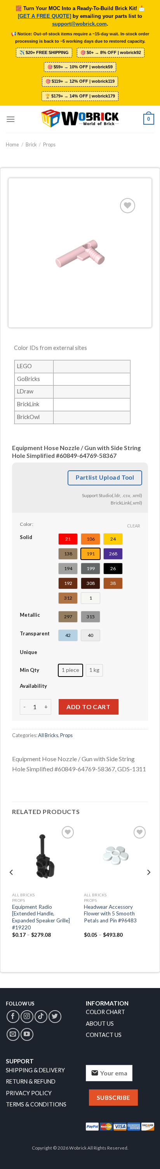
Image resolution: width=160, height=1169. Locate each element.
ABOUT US (100, 1023)
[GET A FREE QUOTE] (44, 16)
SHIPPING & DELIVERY (35, 1070)
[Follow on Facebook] (13, 1016)
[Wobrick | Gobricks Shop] (80, 119)
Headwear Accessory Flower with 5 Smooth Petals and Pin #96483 (110, 914)
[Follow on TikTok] (41, 1016)
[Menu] (10, 119)
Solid (26, 537)
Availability (33, 686)
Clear (133, 525)
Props (49, 144)
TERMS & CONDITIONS (36, 1104)
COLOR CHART (105, 1012)
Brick (31, 144)
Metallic (30, 615)
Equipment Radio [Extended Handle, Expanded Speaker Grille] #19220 (41, 917)
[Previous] (12, 887)
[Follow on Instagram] (27, 1016)
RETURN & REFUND (31, 1081)
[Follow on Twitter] (55, 1016)
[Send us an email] (13, 1034)
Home (12, 144)
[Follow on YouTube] (27, 1034)
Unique (28, 652)
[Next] (148, 887)
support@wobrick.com (79, 24)
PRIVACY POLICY (29, 1093)
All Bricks (48, 735)
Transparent (35, 633)
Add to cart (88, 706)
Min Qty (29, 670)
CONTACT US (104, 1035)
